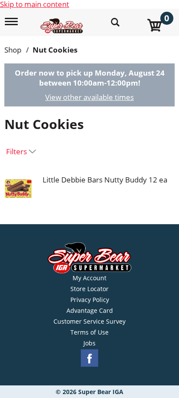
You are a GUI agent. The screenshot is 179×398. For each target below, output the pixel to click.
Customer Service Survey (89, 321)
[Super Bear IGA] (62, 21)
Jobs (89, 343)
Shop (12, 50)
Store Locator (89, 288)
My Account (89, 278)
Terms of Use (89, 332)
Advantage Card (89, 310)
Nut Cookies (55, 50)
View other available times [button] (89, 97)
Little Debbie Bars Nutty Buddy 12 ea (105, 180)
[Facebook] (89, 358)
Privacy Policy (89, 299)
